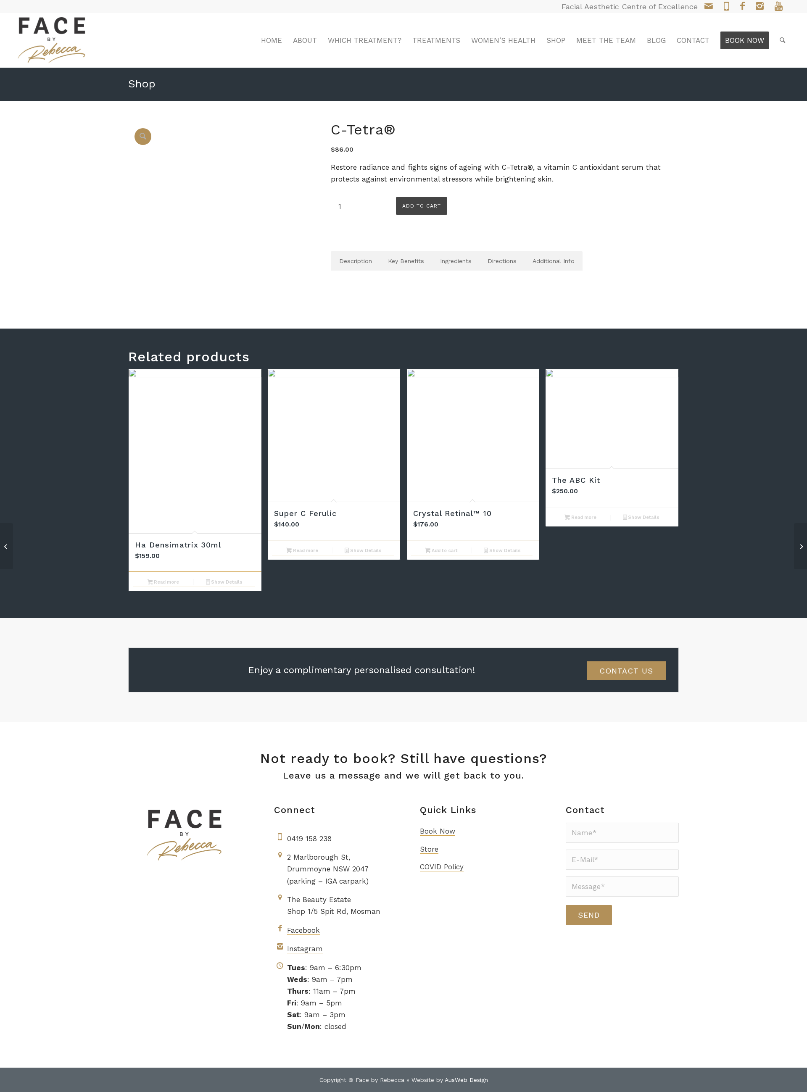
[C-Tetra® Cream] (800, 546)
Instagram (305, 949)
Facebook (303, 930)
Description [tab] (355, 261)
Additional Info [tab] (554, 261)
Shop (142, 83)
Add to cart (421, 206)
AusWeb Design (466, 1079)
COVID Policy (442, 867)
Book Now (437, 831)
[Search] (782, 40)
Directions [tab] (502, 261)
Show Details (226, 582)
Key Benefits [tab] (406, 261)
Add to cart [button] (444, 550)
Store (429, 849)
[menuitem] (271, 40)
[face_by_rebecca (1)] (52, 40)
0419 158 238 (309, 838)
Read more (166, 582)
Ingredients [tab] (456, 261)
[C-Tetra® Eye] (6, 546)
